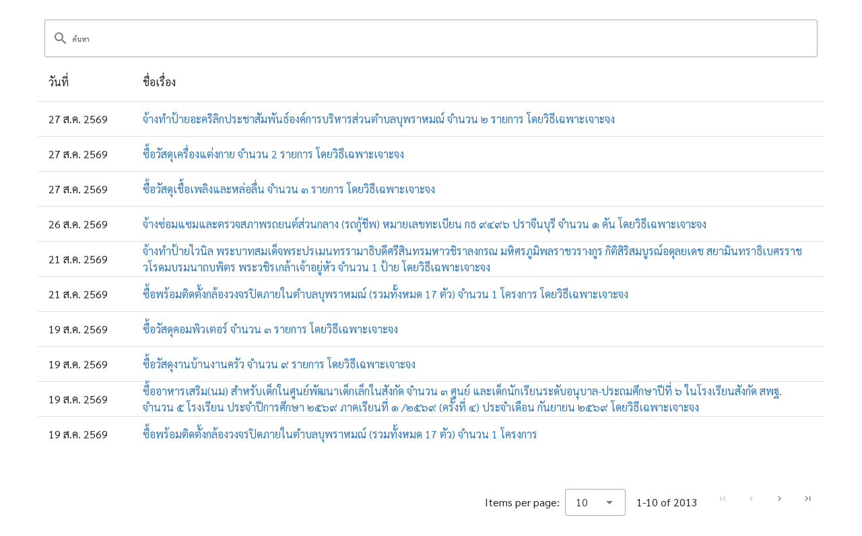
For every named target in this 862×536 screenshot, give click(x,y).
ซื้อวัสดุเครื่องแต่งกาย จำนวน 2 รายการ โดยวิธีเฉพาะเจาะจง (273, 154)
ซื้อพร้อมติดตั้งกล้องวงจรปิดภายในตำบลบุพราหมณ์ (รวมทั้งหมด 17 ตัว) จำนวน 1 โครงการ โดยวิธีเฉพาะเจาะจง (385, 294)
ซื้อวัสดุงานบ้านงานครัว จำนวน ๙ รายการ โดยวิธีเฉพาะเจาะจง (279, 364)
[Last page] (807, 499)
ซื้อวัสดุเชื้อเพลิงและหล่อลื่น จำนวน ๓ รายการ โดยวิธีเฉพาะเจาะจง (289, 189)
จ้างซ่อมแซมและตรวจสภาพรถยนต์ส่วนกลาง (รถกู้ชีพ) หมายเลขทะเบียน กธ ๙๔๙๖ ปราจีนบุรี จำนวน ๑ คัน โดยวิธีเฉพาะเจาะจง (424, 224)
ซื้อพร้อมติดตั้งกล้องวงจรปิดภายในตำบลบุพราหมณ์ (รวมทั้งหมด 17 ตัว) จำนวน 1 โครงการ (340, 434)
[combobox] (595, 502)
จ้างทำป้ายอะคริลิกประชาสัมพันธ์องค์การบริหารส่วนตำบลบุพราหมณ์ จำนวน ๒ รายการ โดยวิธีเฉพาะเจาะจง (379, 119)
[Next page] (779, 499)
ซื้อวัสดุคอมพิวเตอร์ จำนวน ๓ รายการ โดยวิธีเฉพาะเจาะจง (270, 329)
